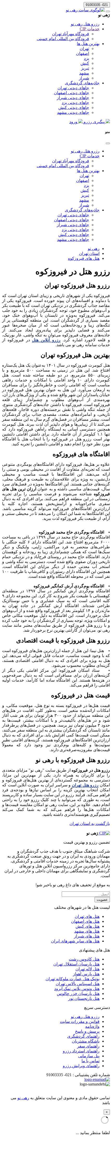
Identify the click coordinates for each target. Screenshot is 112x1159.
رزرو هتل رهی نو (85, 24)
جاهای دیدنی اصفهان (71, 93)
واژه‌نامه (92, 1026)
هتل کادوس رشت (84, 959)
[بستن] (108, 143)
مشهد (84, 73)
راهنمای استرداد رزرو (81, 1051)
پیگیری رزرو (94, 122)
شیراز (84, 78)
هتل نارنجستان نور (83, 998)
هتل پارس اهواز (86, 974)
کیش (84, 63)
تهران (84, 48)
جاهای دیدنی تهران (73, 88)
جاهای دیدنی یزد (75, 102)
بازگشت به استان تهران (90, 823)
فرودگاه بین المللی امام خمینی (63, 38)
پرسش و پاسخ (87, 1031)
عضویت (102, 900)
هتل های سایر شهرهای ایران (75, 941)
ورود (73, 122)
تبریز (85, 68)
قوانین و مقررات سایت (79, 1021)
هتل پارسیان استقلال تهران (76, 964)
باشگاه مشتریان (85, 1041)
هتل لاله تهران (87, 969)
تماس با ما (90, 1061)
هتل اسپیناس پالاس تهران (77, 983)
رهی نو (23, 1098)
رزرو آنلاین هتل (46, 340)
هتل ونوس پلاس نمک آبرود (76, 988)
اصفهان (82, 53)
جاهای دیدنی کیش (73, 107)
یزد (86, 58)
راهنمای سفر (88, 1046)
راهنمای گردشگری (83, 1036)
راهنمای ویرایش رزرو (81, 1066)
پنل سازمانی (88, 1056)
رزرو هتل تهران (85, 785)
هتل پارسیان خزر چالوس (78, 993)
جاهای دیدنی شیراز (73, 97)
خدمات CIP (89, 29)
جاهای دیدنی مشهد (73, 112)
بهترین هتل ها (88, 43)
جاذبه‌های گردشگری (82, 83)
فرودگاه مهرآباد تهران (70, 34)
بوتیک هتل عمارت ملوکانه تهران (72, 979)
